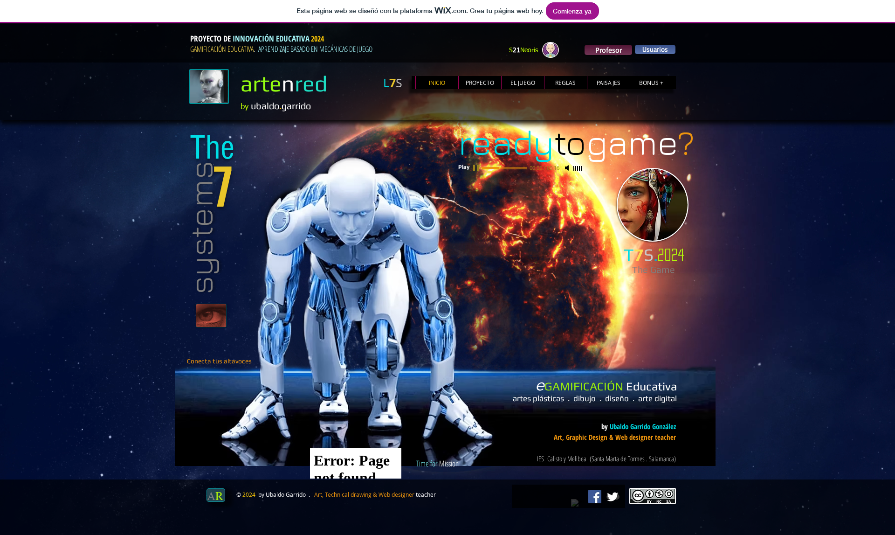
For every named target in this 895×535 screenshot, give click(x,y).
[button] (655, 49)
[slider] (578, 168)
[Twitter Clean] (612, 496)
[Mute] (567, 168)
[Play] (477, 168)
